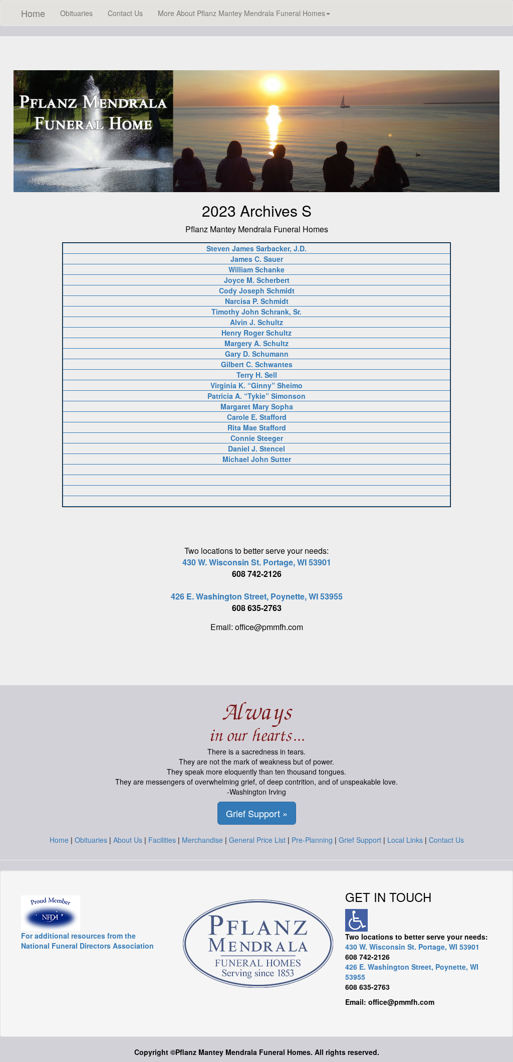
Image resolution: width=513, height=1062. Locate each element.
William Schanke (256, 269)
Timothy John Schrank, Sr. (256, 312)
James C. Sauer (256, 259)
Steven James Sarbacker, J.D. (256, 248)
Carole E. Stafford (257, 417)
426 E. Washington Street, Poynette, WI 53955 (257, 596)
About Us (127, 840)
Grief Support (360, 840)
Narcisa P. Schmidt (257, 301)
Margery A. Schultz (256, 343)
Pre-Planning (312, 840)
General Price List (257, 840)
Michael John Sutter (256, 459)
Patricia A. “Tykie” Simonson (256, 396)
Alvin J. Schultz (256, 322)
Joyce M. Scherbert (257, 280)
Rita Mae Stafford (256, 427)
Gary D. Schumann (257, 354)
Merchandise (202, 840)
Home (33, 13)
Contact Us (125, 13)
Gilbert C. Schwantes (257, 364)
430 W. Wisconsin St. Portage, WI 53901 (256, 562)
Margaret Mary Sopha (256, 406)
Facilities (162, 840)
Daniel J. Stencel (256, 448)
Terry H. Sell (256, 375)
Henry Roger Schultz (256, 333)
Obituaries (76, 13)
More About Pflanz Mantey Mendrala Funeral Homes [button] (241, 13)
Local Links (405, 840)
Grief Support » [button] (257, 813)
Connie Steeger (256, 438)
